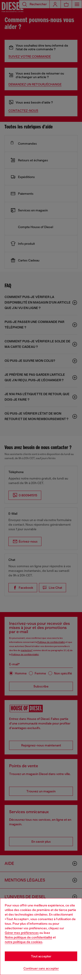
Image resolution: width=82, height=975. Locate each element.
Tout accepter (41, 956)
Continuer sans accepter (41, 968)
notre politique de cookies (23, 942)
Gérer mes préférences (22, 933)
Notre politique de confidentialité (28, 937)
